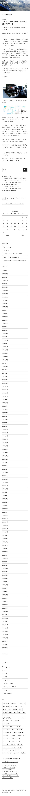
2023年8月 (5, 389)
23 (26, 226)
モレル (19, 747)
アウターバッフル (21, 718)
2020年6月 (5, 515)
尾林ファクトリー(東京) (8, 767)
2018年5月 (5, 598)
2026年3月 (5, 287)
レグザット (19, 750)
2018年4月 (5, 601)
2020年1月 (5, 532)
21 (18, 226)
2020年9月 (5, 505)
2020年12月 (5, 495)
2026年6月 (5, 277)
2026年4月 (5, 283)
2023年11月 (5, 379)
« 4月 (7, 235)
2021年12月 (5, 456)
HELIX (10, 712)
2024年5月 (5, 360)
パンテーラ (6, 747)
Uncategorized (6, 667)
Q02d (19, 712)
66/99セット (14, 703)
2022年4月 (5, 442)
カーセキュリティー (7, 683)
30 (26, 229)
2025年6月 (5, 317)
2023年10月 (5, 383)
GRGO (5, 712)
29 (22, 229)
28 (18, 229)
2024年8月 (5, 350)
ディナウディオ (16, 741)
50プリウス (6, 703)
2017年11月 (5, 618)
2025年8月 (5, 310)
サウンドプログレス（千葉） (10, 771)
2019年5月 (5, 558)
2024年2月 (5, 369)
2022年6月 (5, 436)
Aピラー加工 (14, 706)
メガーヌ (13, 747)
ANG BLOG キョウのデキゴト (17, 790)
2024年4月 (5, 363)
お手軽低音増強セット (8, 718)
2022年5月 (5, 439)
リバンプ (12, 750)
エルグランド (6, 729)
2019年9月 (5, 545)
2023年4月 (5, 403)
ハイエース (12, 744)
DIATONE (14, 709)
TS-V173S (5, 715)
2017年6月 (5, 634)
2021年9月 (5, 465)
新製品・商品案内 (7, 693)
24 (3, 229)
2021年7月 (5, 472)
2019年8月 (5, 548)
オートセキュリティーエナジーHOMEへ (13, 203)
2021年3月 (5, 485)
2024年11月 (5, 340)
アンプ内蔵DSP (15, 721)
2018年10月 (5, 581)
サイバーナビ (6, 735)
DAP (9, 709)
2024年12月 (5, 336)
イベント (4, 673)
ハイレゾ (20, 744)
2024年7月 (5, 353)
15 (22, 223)
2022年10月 (5, 422)
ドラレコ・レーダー (7, 690)
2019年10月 (5, 542)
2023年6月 (5, 396)
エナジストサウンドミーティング (11, 726)
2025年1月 (5, 333)
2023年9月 (5, 386)
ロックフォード (7, 753)
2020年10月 (5, 502)
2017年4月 (5, 641)
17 (3, 226)
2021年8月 (5, 469)
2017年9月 (5, 624)
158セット (22, 703)
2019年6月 (5, 555)
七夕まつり (16, 753)
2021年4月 (5, 482)
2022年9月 (5, 426)
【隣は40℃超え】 (7, 250)
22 (22, 226)
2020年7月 (5, 512)
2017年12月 (5, 614)
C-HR (4, 709)
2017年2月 (5, 648)
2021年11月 (5, 459)
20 (15, 226)
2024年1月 (5, 373)
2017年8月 (5, 628)
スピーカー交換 (16, 738)
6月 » (22, 235)
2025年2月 (5, 330)
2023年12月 (5, 376)
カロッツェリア (7, 732)
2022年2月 (5, 449)
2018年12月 (5, 575)
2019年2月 (5, 568)
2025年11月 (5, 300)
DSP (20, 709)
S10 (24, 712)
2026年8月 (5, 270)
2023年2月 (5, 409)
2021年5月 (5, 479)
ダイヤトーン (6, 741)
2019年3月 (5, 565)
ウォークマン (6, 723)
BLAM (20, 706)
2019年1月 (5, 571)
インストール (6, 676)
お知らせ (4, 670)
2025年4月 (5, 323)
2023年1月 (5, 413)
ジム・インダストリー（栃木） (10, 775)
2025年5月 (5, 320)
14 (18, 223)
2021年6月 (5, 475)
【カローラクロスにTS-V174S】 (11, 257)
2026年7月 (5, 274)
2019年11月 (5, 538)
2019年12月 (5, 535)
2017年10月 (5, 621)
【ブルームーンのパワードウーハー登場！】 (14, 260)
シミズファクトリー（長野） (10, 773)
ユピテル (5, 750)
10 (3, 223)
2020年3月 (5, 525)
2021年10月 (5, 462)
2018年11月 (5, 578)
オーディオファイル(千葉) (9, 765)
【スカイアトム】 (7, 247)
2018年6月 (5, 595)
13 (15, 223)
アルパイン (6, 721)
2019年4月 (5, 561)
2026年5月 (5, 280)
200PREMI (6, 706)
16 (26, 223)
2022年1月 (5, 452)
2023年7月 (5, 393)
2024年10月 (5, 343)
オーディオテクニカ (17, 729)
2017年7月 (5, 631)
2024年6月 (5, 356)
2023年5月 (5, 399)
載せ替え (23, 753)
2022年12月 (5, 416)
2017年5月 (5, 638)
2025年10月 (5, 303)
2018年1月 (5, 611)
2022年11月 (5, 419)
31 (3, 232)
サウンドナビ (6, 738)
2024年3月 (5, 366)
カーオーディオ (6, 680)
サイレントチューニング (9, 686)
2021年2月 (5, 489)
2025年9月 (5, 307)
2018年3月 (5, 605)
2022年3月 (5, 446)
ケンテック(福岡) (7, 769)
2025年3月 (5, 326)
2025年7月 (5, 313)
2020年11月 (5, 499)
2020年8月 (5, 509)
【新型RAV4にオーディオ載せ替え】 (12, 253)
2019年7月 (5, 552)
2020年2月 (5, 528)
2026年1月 (5, 293)
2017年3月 (5, 644)
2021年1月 (5, 492)
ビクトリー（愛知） (7, 778)
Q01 (15, 712)
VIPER (12, 715)
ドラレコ (5, 744)
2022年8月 (5, 429)
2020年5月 (5, 518)
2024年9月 (5, 346)
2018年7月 (5, 591)
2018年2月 (5, 608)
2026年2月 (5, 290)
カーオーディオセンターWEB (10, 762)
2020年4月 (5, 522)
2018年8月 (5, 588)
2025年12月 (5, 297)
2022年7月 (5, 432)
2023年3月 (5, 406)
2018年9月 (5, 585)
